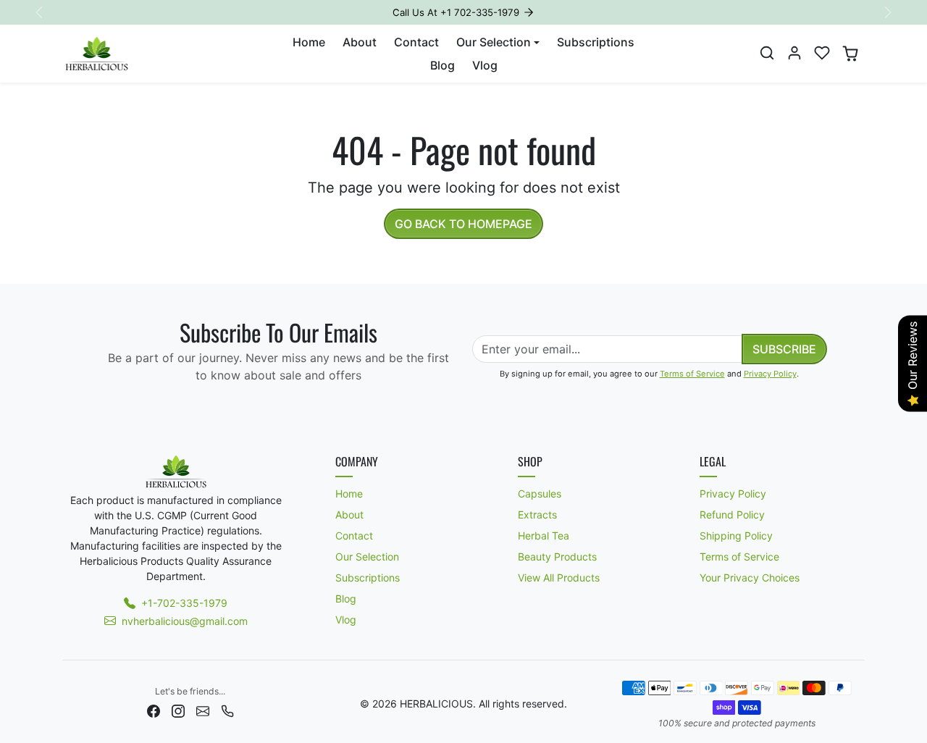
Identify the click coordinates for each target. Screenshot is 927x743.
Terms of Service (692, 374)
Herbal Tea (543, 535)
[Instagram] (178, 710)
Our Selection (367, 556)
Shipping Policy (736, 535)
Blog (442, 65)
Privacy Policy (770, 374)
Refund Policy (732, 514)
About (360, 42)
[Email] (202, 710)
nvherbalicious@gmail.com (185, 621)
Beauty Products (557, 556)
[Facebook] (153, 710)
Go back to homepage (463, 224)
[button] (767, 53)
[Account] (794, 53)
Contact (416, 42)
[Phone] (227, 710)
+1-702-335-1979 (184, 603)
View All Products (559, 577)
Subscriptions (595, 42)
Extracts (537, 514)
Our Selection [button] (493, 42)
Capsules (539, 493)
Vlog (485, 65)
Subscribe (784, 349)
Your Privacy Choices (750, 577)
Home (309, 42)
